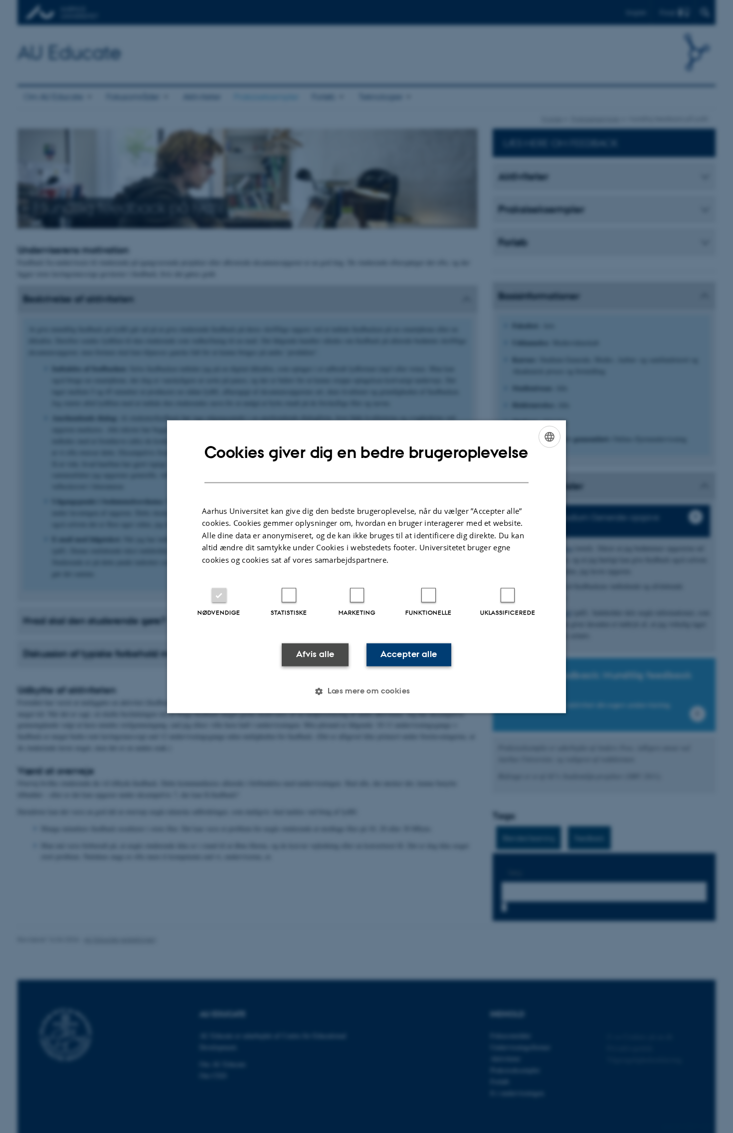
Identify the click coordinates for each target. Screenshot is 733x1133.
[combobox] (549, 437)
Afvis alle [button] (315, 654)
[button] (366, 691)
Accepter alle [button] (408, 654)
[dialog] (366, 566)
